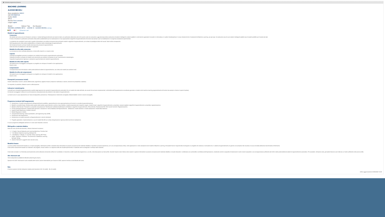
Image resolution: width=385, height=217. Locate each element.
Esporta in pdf (24, 30)
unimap (49, 28)
